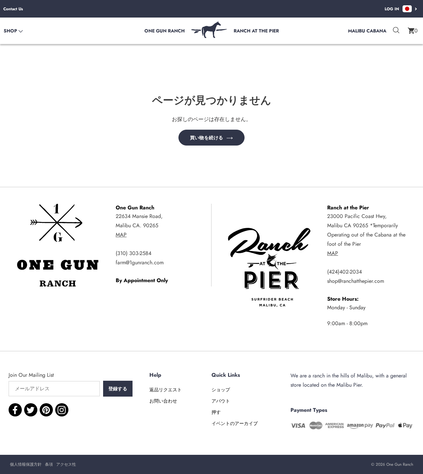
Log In (392, 9)
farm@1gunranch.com (140, 262)
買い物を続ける (206, 137)
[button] (412, 30)
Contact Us (13, 9)
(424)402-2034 (344, 272)
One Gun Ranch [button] (164, 30)
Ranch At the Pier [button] (256, 30)
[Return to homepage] (209, 36)
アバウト (221, 401)
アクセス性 (66, 464)
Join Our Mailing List (31, 375)
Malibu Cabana (367, 30)
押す (216, 412)
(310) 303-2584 (133, 253)
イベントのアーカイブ (235, 423)
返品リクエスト (165, 389)
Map (121, 234)
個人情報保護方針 (26, 464)
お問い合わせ (163, 401)
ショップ (221, 389)
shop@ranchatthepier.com (355, 281)
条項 (49, 464)
